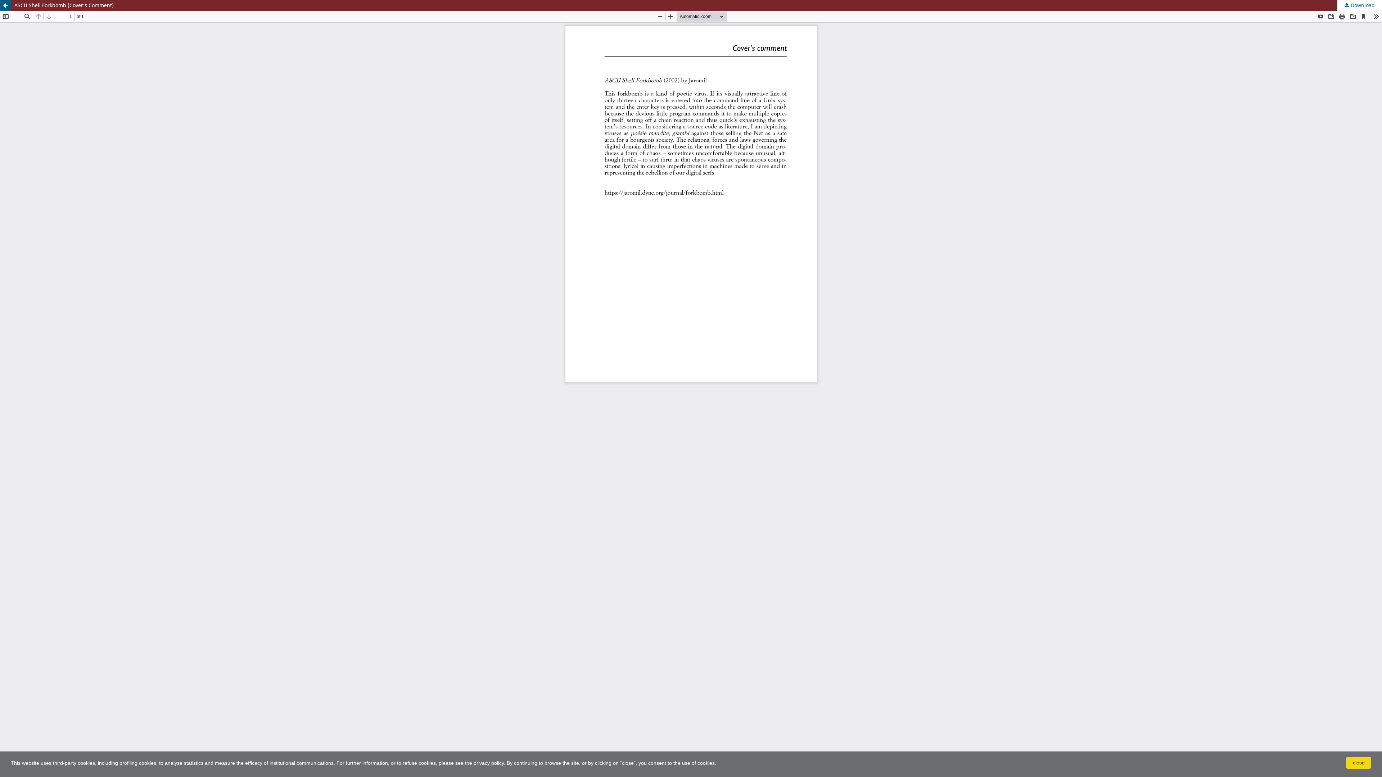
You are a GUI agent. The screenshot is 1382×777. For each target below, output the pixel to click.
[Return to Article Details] (5, 5)
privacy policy (489, 763)
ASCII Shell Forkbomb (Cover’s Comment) (64, 5)
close (1359, 762)
